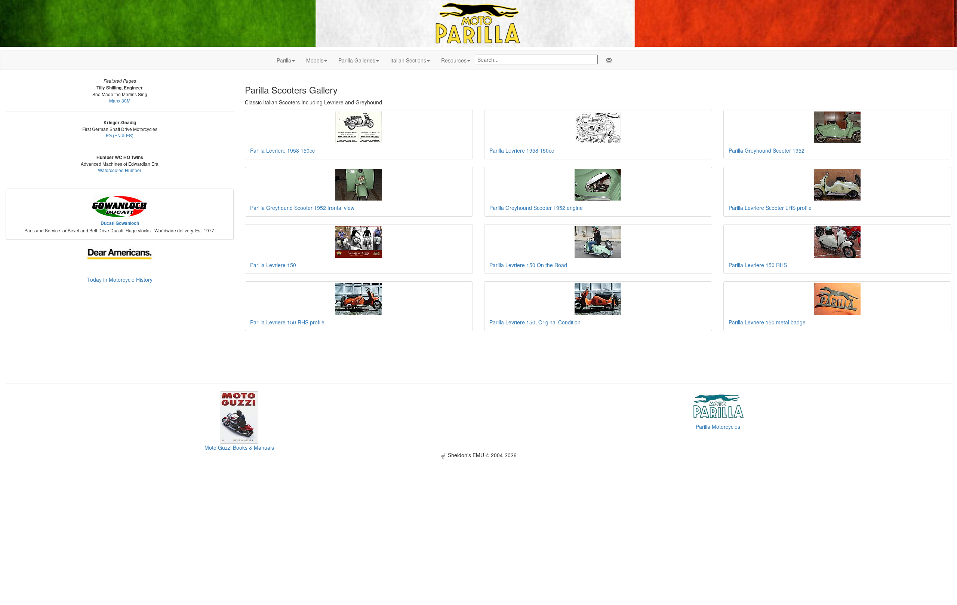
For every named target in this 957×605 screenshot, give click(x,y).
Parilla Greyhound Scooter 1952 (766, 150)
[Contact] (607, 60)
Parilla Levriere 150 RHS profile (287, 322)
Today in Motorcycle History (120, 279)
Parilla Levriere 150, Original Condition (535, 322)
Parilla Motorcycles (718, 426)
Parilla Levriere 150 (273, 265)
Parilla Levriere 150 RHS (758, 265)
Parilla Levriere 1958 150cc (282, 150)
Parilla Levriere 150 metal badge (767, 322)
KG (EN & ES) (119, 135)
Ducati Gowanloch (120, 223)
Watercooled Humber (119, 170)
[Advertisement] (478, 511)
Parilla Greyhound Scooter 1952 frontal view (302, 207)
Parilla (284, 60)
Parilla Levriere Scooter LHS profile (770, 207)
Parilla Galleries (356, 60)
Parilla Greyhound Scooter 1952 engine (536, 207)
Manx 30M (119, 100)
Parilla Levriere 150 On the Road (528, 265)
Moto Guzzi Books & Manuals (239, 447)
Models (314, 60)
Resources (454, 60)
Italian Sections (408, 60)
